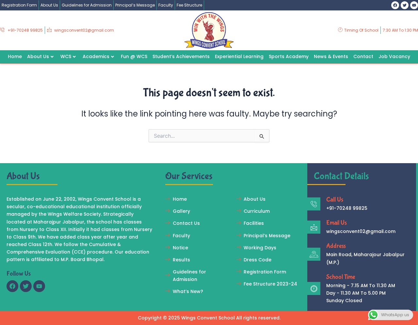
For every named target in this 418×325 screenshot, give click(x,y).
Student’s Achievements (181, 57)
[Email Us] (313, 227)
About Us (49, 5)
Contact (363, 57)
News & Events (331, 57)
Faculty (165, 5)
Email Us (336, 222)
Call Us (334, 199)
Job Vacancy (394, 57)
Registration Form (19, 5)
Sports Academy (289, 57)
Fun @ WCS (134, 57)
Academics (96, 57)
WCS (65, 57)
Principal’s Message (135, 5)
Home (15, 57)
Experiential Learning (239, 57)
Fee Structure (189, 5)
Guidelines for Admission (87, 5)
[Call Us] (313, 203)
